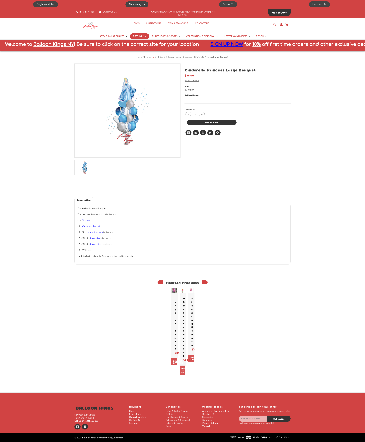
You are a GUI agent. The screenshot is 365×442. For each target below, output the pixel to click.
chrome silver (96, 244)
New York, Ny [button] (137, 4)
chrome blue (95, 238)
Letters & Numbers (175, 423)
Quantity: (190, 108)
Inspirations (135, 414)
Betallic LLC (208, 414)
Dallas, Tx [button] (228, 4)
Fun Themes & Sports (177, 417)
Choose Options (175, 361)
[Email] (195, 133)
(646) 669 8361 (86, 12)
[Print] (203, 133)
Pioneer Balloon (210, 423)
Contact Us (135, 420)
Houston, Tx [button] (319, 4)
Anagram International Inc (215, 411)
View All (206, 426)
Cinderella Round (91, 226)
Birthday (170, 414)
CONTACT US (110, 12)
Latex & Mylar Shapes (177, 411)
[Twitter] (210, 133)
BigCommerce (116, 438)
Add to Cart (183, 370)
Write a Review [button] (192, 81)
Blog (131, 411)
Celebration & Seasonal (178, 420)
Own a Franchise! (138, 417)
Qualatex (207, 420)
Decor (169, 426)
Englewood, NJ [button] (46, 4)
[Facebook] (188, 133)
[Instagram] (77, 427)
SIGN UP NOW (192, 44)
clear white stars (94, 232)
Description (84, 199)
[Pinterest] (217, 133)
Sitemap (133, 423)
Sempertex (207, 417)
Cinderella (87, 220)
